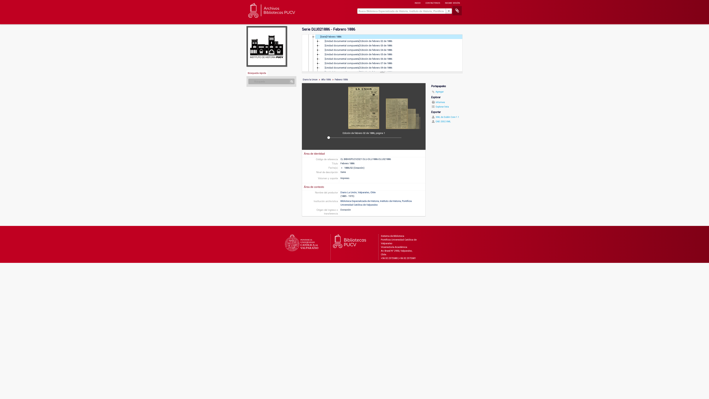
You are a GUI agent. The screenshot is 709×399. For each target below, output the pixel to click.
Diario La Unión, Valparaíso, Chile (358, 192)
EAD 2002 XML (443, 121)
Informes (440, 102)
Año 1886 (326, 79)
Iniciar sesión (452, 2)
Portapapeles (457, 10)
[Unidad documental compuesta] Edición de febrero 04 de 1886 (358, 50)
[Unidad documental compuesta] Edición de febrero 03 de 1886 (358, 45)
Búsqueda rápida (257, 73)
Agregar (440, 91)
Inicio (418, 2)
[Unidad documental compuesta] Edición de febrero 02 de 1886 (358, 41)
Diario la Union (310, 79)
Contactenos (432, 2)
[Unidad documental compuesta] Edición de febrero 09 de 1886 (358, 67)
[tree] (382, 53)
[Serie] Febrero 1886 (330, 36)
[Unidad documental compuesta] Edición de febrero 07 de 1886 (358, 63)
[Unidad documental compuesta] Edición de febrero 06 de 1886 (358, 58)
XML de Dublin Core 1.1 (447, 117)
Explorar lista (442, 106)
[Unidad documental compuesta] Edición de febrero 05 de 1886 (358, 54)
